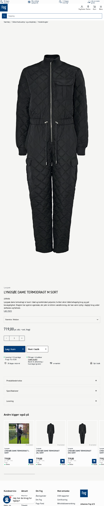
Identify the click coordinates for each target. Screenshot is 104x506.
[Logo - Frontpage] (26, 7)
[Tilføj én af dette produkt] (22, 338)
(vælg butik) (32, 359)
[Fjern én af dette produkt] (6, 338)
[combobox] (54, 16)
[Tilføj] (31, 461)
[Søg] (4, 16)
